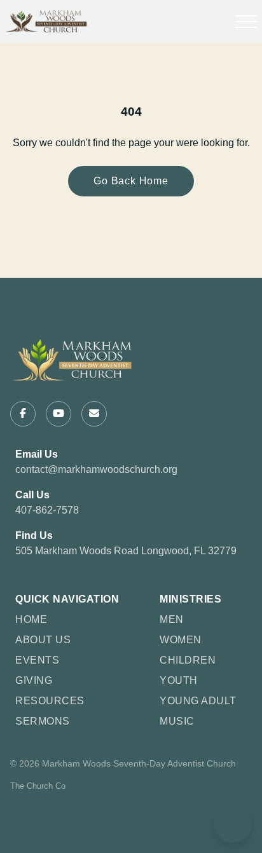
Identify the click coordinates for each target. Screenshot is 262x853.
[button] (246, 21)
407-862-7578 (47, 510)
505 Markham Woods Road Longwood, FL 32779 (126, 550)
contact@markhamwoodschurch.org (96, 469)
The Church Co (38, 786)
